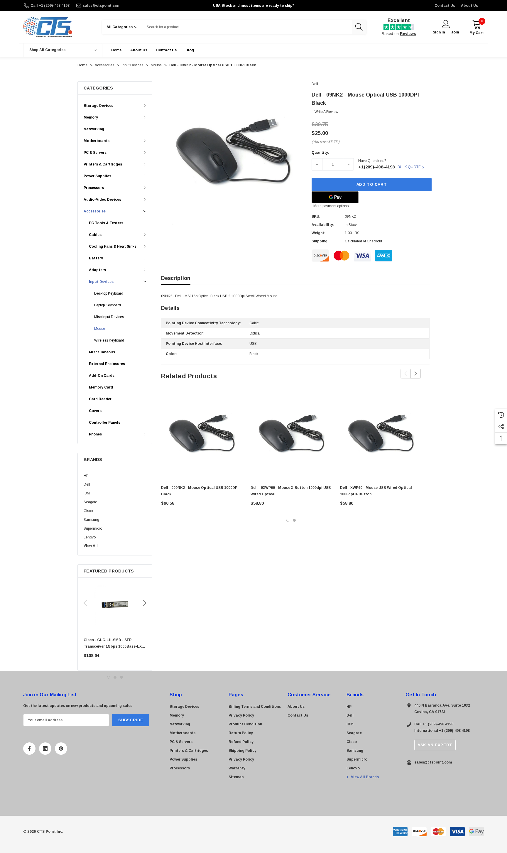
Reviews (408, 33)
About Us (469, 6)
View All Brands (364, 777)
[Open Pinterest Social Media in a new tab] (61, 748)
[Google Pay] (335, 197)
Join (455, 32)
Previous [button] (85, 603)
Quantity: (320, 153)
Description (175, 278)
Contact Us (445, 6)
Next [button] (144, 603)
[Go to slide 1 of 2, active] (287, 520)
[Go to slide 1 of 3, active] (108, 677)
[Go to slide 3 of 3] (121, 677)
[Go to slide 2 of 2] (294, 520)
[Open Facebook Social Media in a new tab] (29, 748)
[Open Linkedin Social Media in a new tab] (45, 748)
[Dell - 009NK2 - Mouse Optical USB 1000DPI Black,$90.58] (201, 433)
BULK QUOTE (409, 167)
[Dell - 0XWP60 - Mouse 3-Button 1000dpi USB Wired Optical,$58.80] (291, 433)
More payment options (331, 206)
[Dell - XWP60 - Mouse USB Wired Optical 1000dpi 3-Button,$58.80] (380, 433)
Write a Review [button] (326, 112)
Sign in (439, 32)
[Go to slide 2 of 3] (115, 677)
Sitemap (236, 777)
